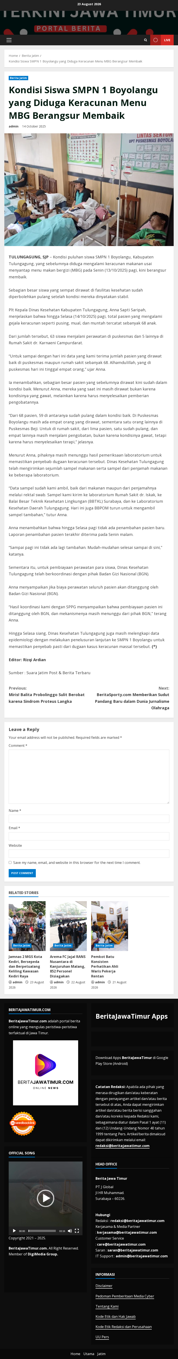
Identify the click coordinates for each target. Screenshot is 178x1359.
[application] (45, 1198)
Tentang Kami (107, 1306)
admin (13, 126)
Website (15, 845)
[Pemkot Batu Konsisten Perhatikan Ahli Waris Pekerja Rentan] (109, 926)
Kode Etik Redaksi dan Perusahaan (124, 1326)
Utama (88, 1353)
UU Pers (102, 1337)
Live (167, 40)
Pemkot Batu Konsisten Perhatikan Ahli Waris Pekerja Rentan (104, 966)
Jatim (101, 1353)
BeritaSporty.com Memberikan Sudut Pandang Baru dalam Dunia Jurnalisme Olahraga (132, 698)
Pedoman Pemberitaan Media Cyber (125, 1296)
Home (75, 1353)
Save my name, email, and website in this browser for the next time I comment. (76, 862)
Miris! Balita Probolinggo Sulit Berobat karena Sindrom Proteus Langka (47, 694)
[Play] (14, 1231)
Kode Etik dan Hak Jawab (116, 1316)
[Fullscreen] (77, 1231)
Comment (18, 745)
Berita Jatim (18, 78)
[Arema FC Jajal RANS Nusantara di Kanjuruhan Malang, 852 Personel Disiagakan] (68, 926)
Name (15, 810)
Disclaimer (104, 1285)
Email (14, 828)
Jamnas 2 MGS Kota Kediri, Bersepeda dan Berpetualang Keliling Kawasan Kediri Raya (25, 966)
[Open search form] (145, 40)
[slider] (42, 1231)
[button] (9, 40)
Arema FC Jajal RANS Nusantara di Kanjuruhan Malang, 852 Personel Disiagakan (68, 966)
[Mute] (70, 1231)
